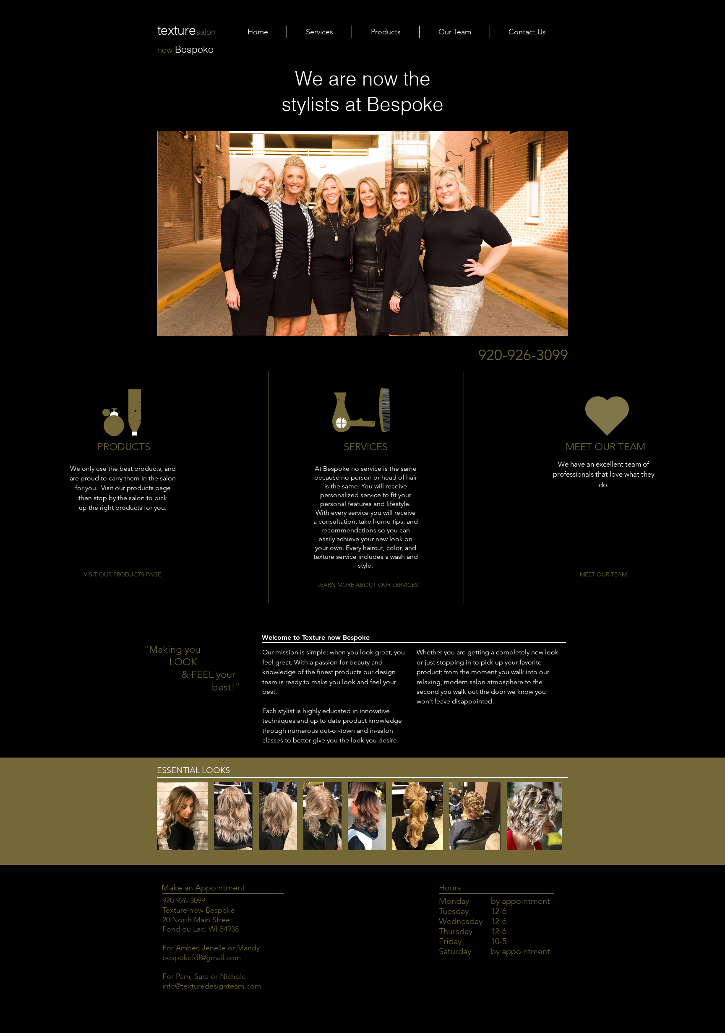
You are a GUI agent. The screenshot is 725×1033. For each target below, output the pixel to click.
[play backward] (167, 816)
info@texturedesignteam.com (211, 986)
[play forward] (557, 816)
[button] (362, 233)
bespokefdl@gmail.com (201, 957)
